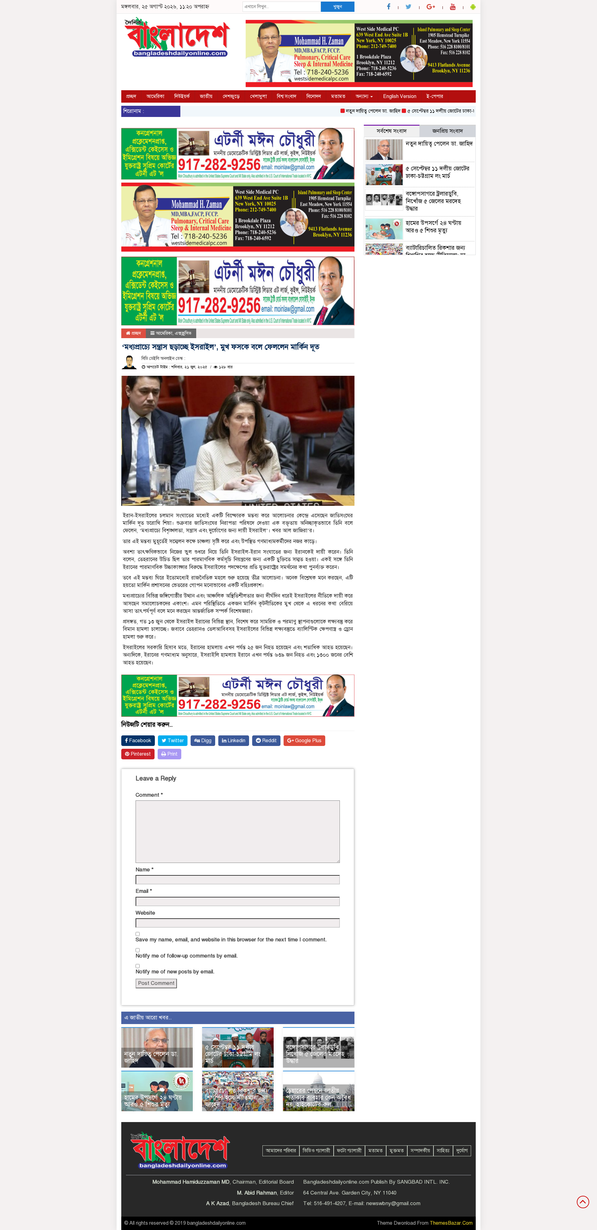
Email (144, 891)
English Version (399, 96)
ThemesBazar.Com (451, 1223)
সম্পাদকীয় (420, 1151)
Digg (205, 741)
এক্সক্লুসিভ (183, 333)
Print (172, 754)
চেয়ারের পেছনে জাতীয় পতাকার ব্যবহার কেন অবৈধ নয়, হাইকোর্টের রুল (318, 1097)
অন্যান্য (363, 96)
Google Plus (308, 741)
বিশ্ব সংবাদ (286, 96)
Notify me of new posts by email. (175, 971)
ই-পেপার (435, 96)
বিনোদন (314, 96)
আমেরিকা (155, 96)
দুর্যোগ (462, 1151)
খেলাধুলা (258, 96)
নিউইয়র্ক (182, 96)
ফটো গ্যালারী (349, 1151)
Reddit (269, 741)
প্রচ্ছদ (131, 96)
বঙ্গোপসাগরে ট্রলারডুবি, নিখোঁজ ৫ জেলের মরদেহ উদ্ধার (315, 1054)
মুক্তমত (397, 1151)
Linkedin (235, 741)
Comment (149, 795)
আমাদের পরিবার (281, 1151)
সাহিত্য (443, 1151)
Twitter (175, 741)
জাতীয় (206, 96)
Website (145, 913)
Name (145, 869)
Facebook (139, 741)
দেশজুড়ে (231, 96)
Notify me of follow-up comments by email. (187, 956)
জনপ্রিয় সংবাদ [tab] (448, 131)
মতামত (338, 96)
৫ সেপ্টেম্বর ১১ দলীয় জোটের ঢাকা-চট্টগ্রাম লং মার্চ (430, 111)
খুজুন (337, 6)
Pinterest (140, 754)
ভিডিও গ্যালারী (316, 1151)
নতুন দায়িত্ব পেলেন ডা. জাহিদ (349, 111)
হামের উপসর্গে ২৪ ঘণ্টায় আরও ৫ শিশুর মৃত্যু (153, 1101)
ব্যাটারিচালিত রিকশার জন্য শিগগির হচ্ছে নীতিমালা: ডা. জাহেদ (237, 1097)
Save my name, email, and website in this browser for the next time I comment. (231, 939)
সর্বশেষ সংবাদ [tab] (392, 131)
